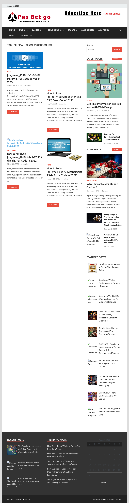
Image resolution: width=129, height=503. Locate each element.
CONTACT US (26, 36)
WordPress (107, 499)
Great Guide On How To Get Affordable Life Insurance (111, 238)
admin (28, 86)
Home (12, 30)
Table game (11, 150)
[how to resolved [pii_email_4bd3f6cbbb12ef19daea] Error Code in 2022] (25, 142)
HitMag (118, 499)
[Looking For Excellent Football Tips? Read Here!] (94, 134)
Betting (89, 100)
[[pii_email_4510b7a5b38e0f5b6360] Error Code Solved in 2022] (25, 60)
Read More (12, 111)
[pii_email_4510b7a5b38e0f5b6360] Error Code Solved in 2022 (24, 78)
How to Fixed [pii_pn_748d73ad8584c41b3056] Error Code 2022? (64, 97)
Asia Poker (103, 30)
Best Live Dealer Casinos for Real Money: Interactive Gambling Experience (61, 472)
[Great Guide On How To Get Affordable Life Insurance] (94, 235)
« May (103, 482)
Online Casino (55, 30)
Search (90, 45)
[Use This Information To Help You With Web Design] (104, 81)
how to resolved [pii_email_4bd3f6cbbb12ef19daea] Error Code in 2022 (24, 157)
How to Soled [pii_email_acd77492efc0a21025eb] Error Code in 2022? (64, 172)
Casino (22, 30)
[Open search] (120, 30)
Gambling (36, 30)
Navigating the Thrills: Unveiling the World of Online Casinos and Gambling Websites (113, 219)
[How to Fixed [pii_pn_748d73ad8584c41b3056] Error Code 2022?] (64, 69)
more (11, 36)
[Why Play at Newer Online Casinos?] (104, 166)
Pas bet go (26, 499)
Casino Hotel (87, 30)
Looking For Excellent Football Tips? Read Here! (112, 137)
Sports (71, 30)
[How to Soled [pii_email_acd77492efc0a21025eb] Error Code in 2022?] (64, 150)
